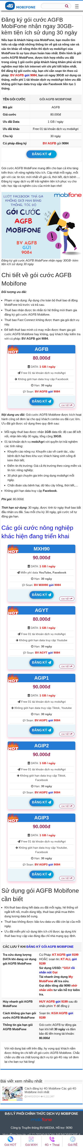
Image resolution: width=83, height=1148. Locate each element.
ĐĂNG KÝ (40, 154)
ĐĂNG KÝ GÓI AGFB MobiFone (50, 946)
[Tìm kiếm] (67, 6)
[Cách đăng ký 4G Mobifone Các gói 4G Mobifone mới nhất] (12, 1093)
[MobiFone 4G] (21, 5)
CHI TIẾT (65, 405)
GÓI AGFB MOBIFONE (55, 99)
